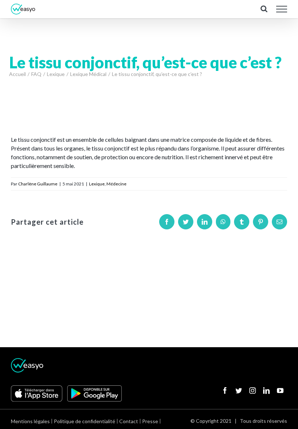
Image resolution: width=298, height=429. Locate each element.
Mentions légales (30, 421)
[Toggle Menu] (282, 9)
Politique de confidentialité (84, 421)
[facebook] (225, 390)
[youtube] (280, 390)
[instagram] (252, 390)
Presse (150, 421)
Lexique (97, 184)
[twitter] (238, 390)
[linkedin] (266, 390)
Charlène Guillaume (37, 184)
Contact (128, 421)
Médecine (116, 184)
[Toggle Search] (264, 8)
